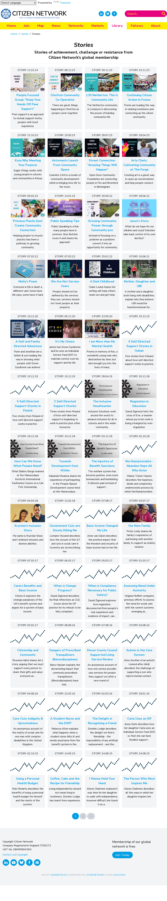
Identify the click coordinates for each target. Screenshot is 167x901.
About (155, 25)
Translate (65, 3)
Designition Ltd (59, 875)
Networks (76, 25)
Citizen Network (95, 875)
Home (11, 25)
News (56, 25)
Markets (97, 25)
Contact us (9, 854)
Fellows (137, 25)
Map (40, 25)
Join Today (122, 855)
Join (26, 25)
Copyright (22, 854)
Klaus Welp (119, 875)
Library (117, 25)
